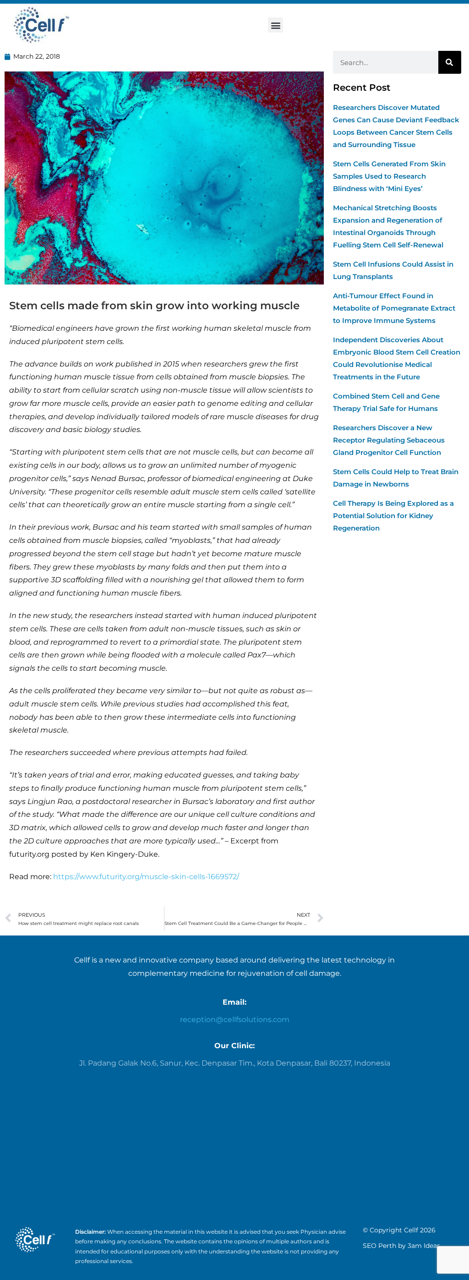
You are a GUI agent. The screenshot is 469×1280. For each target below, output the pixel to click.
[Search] (449, 62)
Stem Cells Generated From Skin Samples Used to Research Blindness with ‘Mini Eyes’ (389, 176)
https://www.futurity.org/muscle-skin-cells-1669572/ (146, 876)
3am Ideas (424, 1246)
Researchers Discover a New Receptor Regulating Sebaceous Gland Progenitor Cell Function (389, 440)
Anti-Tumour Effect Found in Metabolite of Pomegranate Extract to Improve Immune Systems (394, 308)
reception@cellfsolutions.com (234, 1019)
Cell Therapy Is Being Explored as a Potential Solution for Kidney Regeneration (393, 515)
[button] (275, 25)
